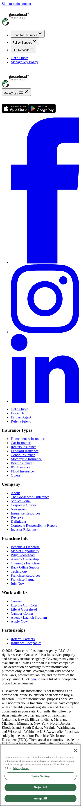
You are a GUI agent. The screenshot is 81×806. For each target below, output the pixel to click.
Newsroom (19, 509)
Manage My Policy (24, 62)
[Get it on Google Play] (42, 112)
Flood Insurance (22, 471)
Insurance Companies (26, 643)
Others (15, 475)
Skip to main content (16, 4)
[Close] (76, 751)
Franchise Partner (23, 579)
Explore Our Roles (24, 605)
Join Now (18, 583)
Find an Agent (21, 417)
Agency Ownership (25, 559)
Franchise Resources (25, 575)
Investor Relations (23, 529)
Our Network (21, 50)
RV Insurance (20, 467)
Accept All (40, 798)
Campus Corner (22, 613)
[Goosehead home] (40, 16)
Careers (16, 601)
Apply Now (19, 621)
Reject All (40, 787)
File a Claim (19, 413)
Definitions (19, 521)
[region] (40, 775)
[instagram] (45, 332)
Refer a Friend (21, 421)
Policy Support (22, 42)
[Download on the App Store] (15, 112)
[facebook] (45, 262)
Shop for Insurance (25, 35)
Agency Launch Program (29, 617)
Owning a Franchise (25, 563)
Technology (19, 571)
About (15, 493)
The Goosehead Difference (30, 497)
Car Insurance (21, 443)
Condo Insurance (23, 455)
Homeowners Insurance (28, 439)
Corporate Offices (23, 505)
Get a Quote (19, 58)
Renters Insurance (23, 447)
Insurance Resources (25, 513)
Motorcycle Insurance (26, 459)
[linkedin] (45, 401)
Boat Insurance (21, 463)
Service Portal (21, 501)
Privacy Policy (21, 768)
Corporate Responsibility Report (34, 525)
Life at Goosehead (24, 609)
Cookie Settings (41, 776)
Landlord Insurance (24, 451)
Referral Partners (23, 639)
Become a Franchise (25, 547)
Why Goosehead (23, 555)
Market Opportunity (25, 551)
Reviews (17, 517)
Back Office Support (25, 567)
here (34, 679)
